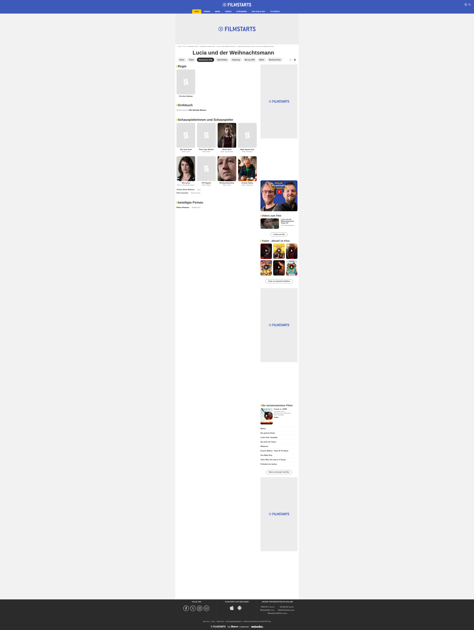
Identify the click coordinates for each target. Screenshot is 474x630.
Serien (207, 11)
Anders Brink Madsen (186, 190)
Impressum (220, 621)
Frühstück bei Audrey (268, 464)
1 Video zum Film (279, 234)
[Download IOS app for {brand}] (233, 608)
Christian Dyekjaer (186, 96)
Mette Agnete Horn (247, 149)
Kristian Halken (247, 183)
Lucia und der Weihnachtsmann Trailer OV (287, 221)
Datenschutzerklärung (251, 621)
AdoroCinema (283, 610)
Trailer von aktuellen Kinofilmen (279, 281)
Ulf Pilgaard (206, 183)
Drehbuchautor (182, 110)
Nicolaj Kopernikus (227, 183)
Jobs (213, 621)
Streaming (241, 11)
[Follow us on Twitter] (193, 608)
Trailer (276, 417)
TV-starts (275, 11)
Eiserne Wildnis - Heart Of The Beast (274, 451)
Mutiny (263, 429)
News (217, 11)
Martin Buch (227, 149)
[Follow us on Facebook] (186, 608)
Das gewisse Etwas (267, 433)
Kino (197, 11)
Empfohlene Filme (192, 46)
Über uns (206, 621)
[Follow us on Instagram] (200, 608)
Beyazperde (265, 610)
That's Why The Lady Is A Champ (273, 460)
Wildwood (264, 446)
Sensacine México (274, 613)
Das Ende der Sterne (268, 442)
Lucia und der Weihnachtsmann (226, 46)
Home (179, 46)
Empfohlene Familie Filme (207, 46)
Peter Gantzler (182, 193)
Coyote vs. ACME (280, 409)
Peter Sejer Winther (206, 149)
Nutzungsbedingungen (234, 621)
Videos (228, 11)
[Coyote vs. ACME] (266, 416)
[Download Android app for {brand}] (240, 608)
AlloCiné (264, 607)
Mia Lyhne (186, 183)
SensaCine (284, 607)
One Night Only (266, 455)
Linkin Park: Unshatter (268, 437)
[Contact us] (207, 608)
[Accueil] (237, 5)
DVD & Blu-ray (258, 11)
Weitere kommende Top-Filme (279, 472)
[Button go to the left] (290, 59)
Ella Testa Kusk (186, 149)
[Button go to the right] (294, 59)
